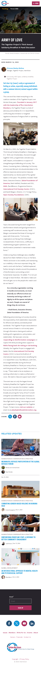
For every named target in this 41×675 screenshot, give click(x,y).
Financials (19, 637)
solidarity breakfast (27, 77)
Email (11, 596)
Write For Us (21, 632)
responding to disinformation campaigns (19, 340)
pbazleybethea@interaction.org (24, 410)
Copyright (15, 659)
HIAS (5, 186)
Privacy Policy (24, 659)
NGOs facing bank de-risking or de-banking (20, 345)
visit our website (26, 407)
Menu (36, 3)
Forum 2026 (14, 9)
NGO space (17, 77)
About (36, 632)
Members (12, 632)
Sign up (20, 608)
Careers (12, 637)
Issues (5, 632)
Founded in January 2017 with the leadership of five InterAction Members (20, 105)
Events (29, 632)
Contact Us (27, 637)
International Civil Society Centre (16, 189)
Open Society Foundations (13, 194)
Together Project (12, 79)
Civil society (10, 77)
